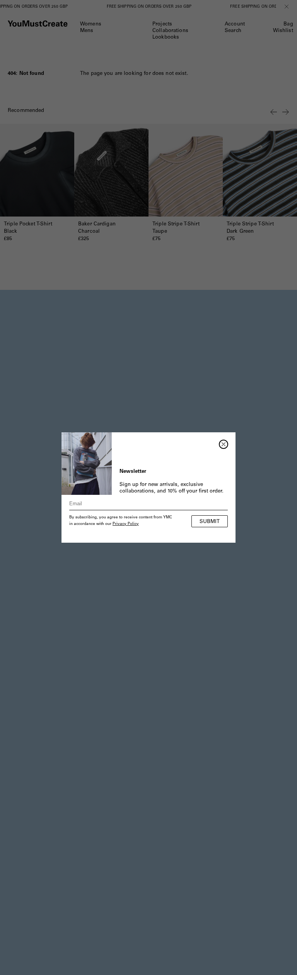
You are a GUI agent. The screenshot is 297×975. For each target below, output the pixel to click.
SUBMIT (210, 522)
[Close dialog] (223, 444)
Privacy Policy (126, 524)
